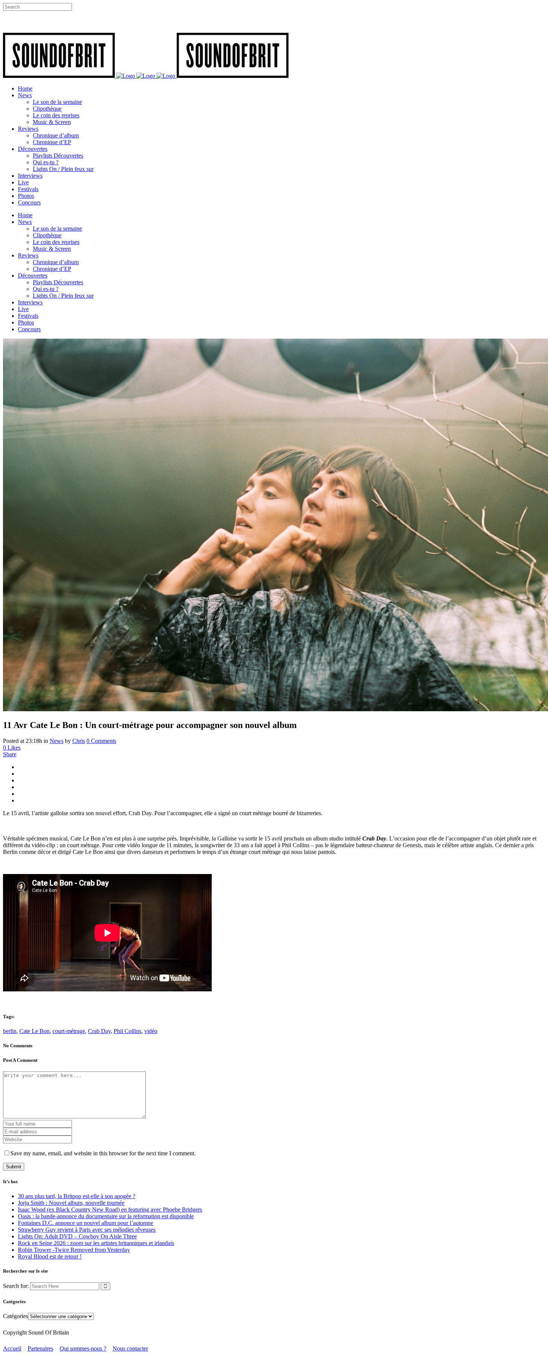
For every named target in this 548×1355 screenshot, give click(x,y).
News (56, 741)
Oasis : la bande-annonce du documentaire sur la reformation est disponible (106, 1216)
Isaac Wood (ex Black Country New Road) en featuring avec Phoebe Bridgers (110, 1209)
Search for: (16, 1286)
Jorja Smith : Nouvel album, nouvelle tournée (71, 1203)
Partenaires (40, 1348)
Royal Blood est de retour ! (50, 1256)
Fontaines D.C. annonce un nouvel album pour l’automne (85, 1223)
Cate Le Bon (34, 1031)
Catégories (15, 1316)
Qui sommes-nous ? (83, 1348)
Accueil (12, 1348)
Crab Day (99, 1031)
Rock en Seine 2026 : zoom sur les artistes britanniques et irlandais (96, 1243)
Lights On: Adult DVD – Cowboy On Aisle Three (77, 1236)
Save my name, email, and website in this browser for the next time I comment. (103, 1153)
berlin (9, 1031)
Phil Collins (127, 1031)
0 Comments (101, 741)
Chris (78, 741)
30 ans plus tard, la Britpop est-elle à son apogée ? (76, 1196)
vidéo (150, 1031)
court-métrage (69, 1031)
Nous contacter (130, 1348)
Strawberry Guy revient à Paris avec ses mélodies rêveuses (86, 1229)
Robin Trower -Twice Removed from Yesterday (74, 1250)
